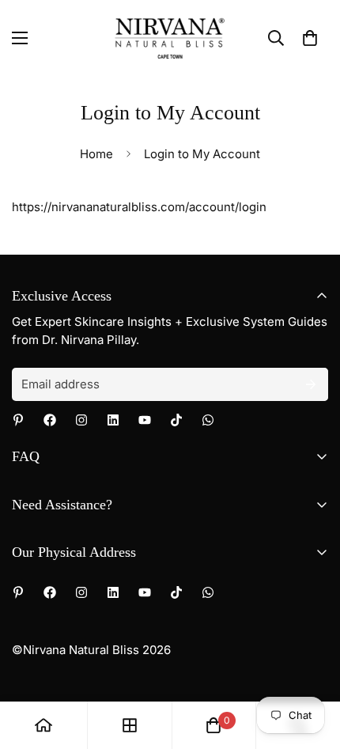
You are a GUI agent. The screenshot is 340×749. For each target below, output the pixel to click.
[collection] (130, 725)
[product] (43, 725)
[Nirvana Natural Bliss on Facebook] (49, 420)
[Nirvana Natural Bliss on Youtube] (144, 420)
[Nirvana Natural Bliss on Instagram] (81, 420)
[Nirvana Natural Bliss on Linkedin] (113, 420)
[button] (310, 38)
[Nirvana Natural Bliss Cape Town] (170, 38)
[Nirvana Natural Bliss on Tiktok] (176, 420)
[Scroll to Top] (311, 665)
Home (96, 153)
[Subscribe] (310, 384)
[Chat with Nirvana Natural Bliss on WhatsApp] (208, 420)
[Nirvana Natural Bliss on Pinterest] (18, 420)
